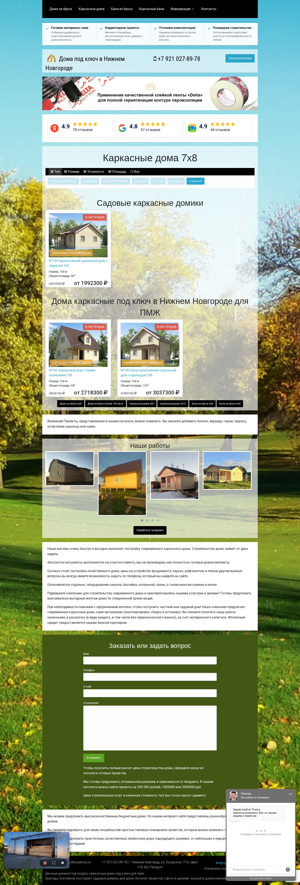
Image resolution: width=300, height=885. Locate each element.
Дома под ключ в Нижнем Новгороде (85, 63)
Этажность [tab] (95, 172)
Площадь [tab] (119, 172)
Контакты (208, 9)
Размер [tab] (73, 172)
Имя (86, 653)
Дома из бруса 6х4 (71, 403)
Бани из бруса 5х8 (202, 403)
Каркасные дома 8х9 (142, 403)
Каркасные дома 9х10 (173, 403)
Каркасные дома (91, 9)
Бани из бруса (121, 9)
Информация (181, 9)
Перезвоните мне (240, 58)
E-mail (87, 686)
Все (136, 172)
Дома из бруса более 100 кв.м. (105, 403)
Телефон (88, 670)
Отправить (93, 758)
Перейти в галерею (149, 530)
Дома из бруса (61, 9)
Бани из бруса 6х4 (229, 403)
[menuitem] (60, 9)
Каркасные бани (151, 9)
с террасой (195, 181)
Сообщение (91, 703)
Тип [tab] (57, 172)
